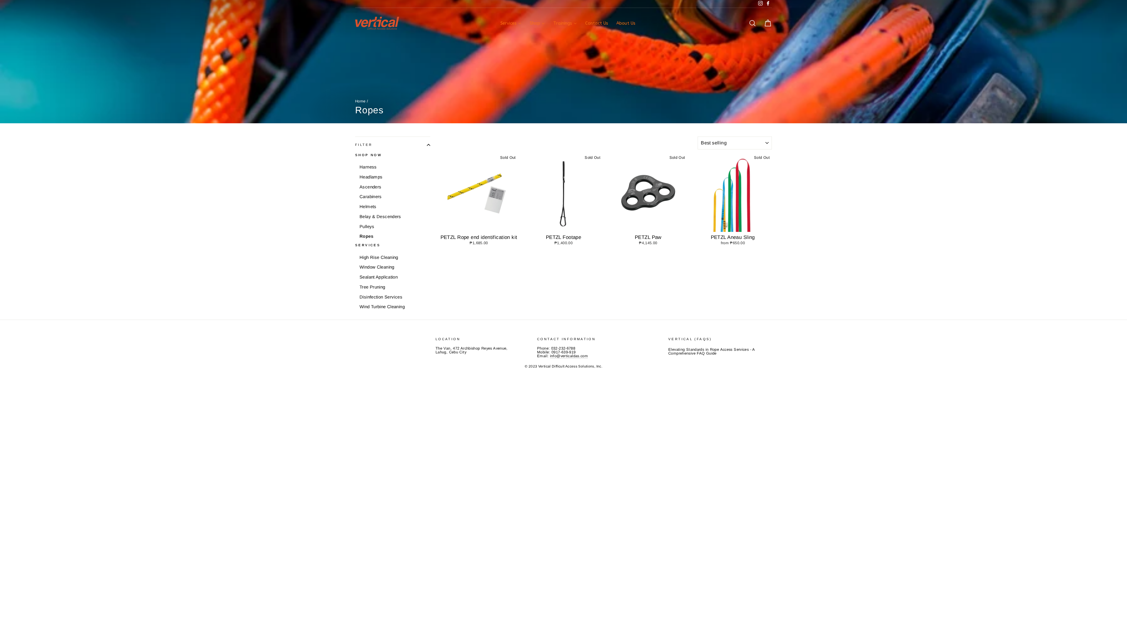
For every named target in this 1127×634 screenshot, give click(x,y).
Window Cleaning (377, 266)
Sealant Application (379, 276)
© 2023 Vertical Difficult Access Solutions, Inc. (563, 366)
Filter (363, 144)
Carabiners (371, 196)
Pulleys (367, 226)
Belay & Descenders (380, 216)
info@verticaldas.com (569, 356)
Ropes (366, 236)
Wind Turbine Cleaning (382, 306)
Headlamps (371, 176)
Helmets (368, 206)
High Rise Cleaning (379, 257)
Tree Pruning (372, 286)
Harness (368, 166)
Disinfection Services (381, 296)
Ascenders (370, 186)
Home (360, 101)
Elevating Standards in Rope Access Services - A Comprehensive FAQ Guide (711, 351)
